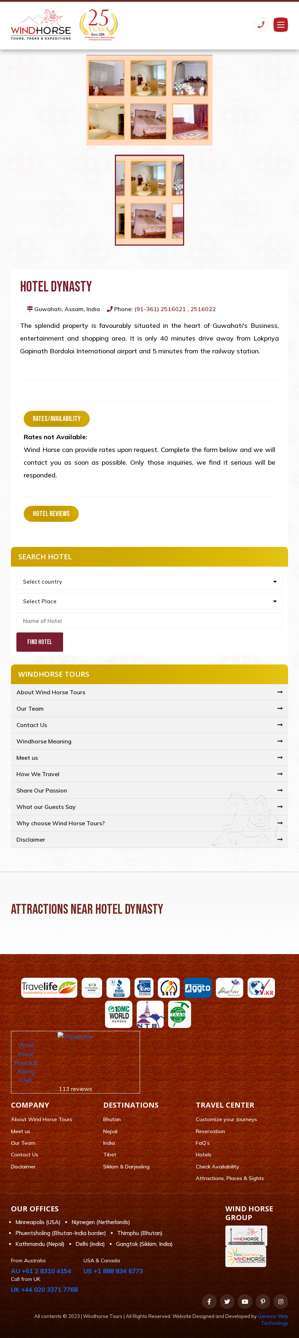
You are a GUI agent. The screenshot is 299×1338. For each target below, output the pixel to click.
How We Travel (37, 774)
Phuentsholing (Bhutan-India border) (60, 1233)
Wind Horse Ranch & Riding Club (26, 1062)
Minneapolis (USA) (38, 1222)
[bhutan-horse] (248, 1236)
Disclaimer (30, 839)
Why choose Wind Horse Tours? (60, 823)
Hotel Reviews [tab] (51, 513)
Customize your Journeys (226, 1119)
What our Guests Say (46, 806)
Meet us (27, 757)
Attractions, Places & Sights (230, 1178)
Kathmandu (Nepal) (40, 1243)
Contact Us (31, 724)
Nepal (110, 1131)
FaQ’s (203, 1143)
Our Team (30, 708)
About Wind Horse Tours (50, 692)
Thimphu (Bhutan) (140, 1233)
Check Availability (217, 1166)
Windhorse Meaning (43, 741)
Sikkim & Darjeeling (126, 1166)
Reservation (210, 1131)
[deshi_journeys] (247, 1256)
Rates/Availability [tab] (57, 418)
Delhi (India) (90, 1243)
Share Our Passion (41, 790)
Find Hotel (39, 642)
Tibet (109, 1154)
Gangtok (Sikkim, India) (144, 1243)
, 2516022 (201, 309)
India (109, 1143)
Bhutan (112, 1119)
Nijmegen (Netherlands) (100, 1222)
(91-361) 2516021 (160, 309)
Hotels (203, 1154)
